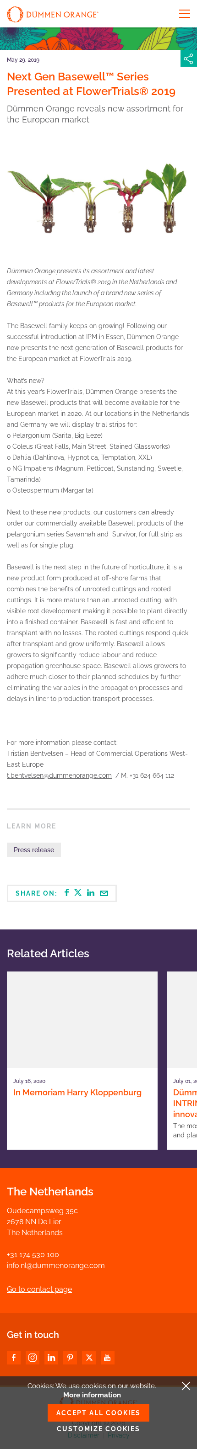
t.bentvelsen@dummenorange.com (59, 775)
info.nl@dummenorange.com (56, 1265)
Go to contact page (39, 1289)
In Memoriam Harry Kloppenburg (77, 1092)
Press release (34, 850)
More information (92, 1395)
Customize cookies (98, 1429)
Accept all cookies (98, 1413)
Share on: (38, 893)
